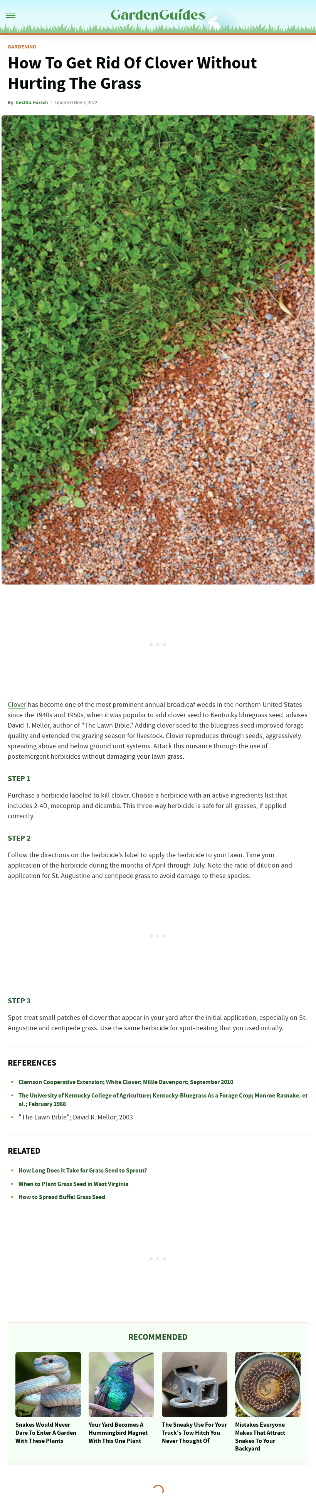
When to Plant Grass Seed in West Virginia (73, 1184)
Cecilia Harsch (32, 103)
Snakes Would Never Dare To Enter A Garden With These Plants (45, 1433)
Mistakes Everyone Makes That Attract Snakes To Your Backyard (260, 1436)
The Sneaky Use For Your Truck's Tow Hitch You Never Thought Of (194, 1433)
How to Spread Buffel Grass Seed (61, 1197)
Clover (17, 705)
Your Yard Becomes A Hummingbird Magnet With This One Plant (118, 1433)
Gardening (22, 47)
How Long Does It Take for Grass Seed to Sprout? (82, 1170)
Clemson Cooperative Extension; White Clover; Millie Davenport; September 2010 (125, 1082)
